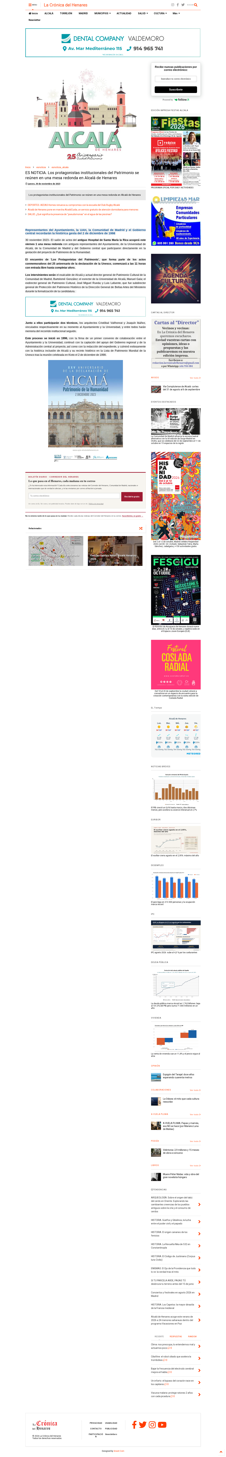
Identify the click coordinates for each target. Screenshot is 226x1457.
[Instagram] (172, 4)
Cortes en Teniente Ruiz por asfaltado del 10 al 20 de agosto (55, 557)
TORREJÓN (66, 13)
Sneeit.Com (119, 1451)
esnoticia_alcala (60, 167)
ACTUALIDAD (124, 13)
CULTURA (159, 13)
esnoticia (41, 167)
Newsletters (111, 1434)
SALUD (142, 13)
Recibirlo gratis (131, 497)
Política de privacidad (96, 504)
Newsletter (35, 20)
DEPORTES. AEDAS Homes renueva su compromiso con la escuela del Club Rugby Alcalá (74, 205)
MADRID (83, 13)
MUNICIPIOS (101, 13)
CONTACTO (96, 1429)
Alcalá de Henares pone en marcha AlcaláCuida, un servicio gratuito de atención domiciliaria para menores (83, 209)
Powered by (168, 99)
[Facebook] (178, 4)
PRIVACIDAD (96, 1423)
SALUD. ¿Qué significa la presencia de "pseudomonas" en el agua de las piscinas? (70, 214)
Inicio (34, 13)
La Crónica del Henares (65, 4)
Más (175, 13)
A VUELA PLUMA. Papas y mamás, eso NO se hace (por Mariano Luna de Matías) (181, 1126)
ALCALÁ (49, 13)
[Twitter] (183, 4)
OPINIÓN (155, 1066)
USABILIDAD (111, 1423)
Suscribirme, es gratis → (132, 516)
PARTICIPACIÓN (96, 1435)
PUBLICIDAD (111, 1429)
